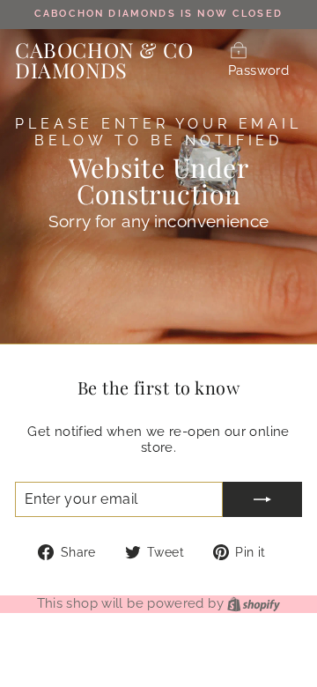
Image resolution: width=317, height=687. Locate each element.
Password (258, 70)
